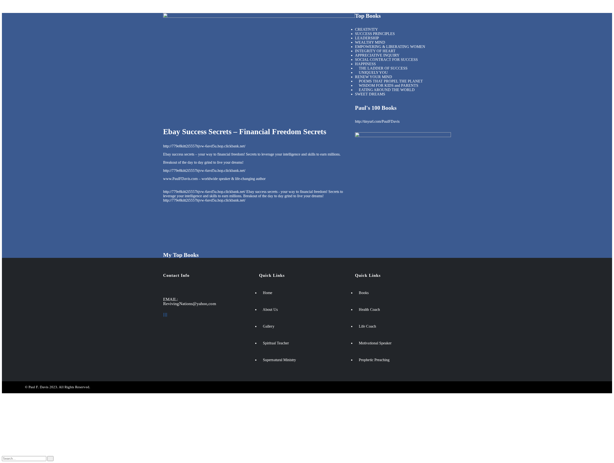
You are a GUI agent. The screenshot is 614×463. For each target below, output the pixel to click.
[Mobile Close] (3, 395)
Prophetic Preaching (267, 7)
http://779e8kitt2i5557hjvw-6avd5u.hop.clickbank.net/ (204, 146)
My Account (21, 433)
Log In (17, 450)
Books (297, 7)
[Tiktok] (166, 315)
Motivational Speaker (66, 7)
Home (9, 7)
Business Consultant (107, 7)
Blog (15, 437)
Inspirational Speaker (149, 7)
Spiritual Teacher (187, 7)
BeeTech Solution (340, 387)
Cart (15, 446)
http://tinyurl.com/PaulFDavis (377, 121)
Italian (16, 424)
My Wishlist (21, 441)
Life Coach (32, 7)
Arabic (17, 420)
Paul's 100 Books (375, 108)
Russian (18, 416)
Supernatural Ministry (225, 7)
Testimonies (320, 7)
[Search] (50, 458)
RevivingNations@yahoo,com (189, 303)
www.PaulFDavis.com (180, 179)
